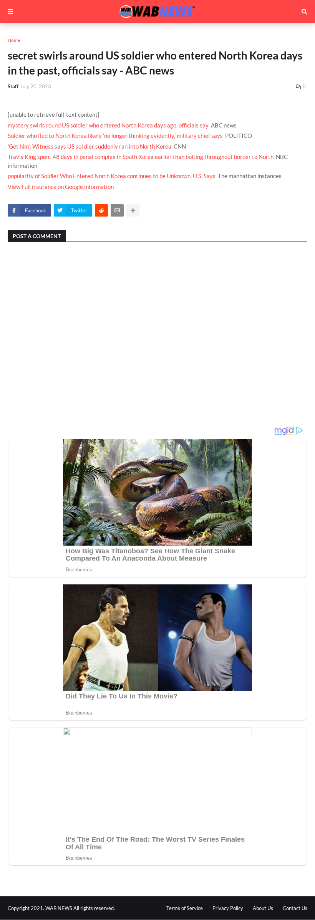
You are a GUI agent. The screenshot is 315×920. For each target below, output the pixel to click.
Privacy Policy (227, 908)
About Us (263, 908)
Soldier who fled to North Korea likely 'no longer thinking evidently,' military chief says (115, 135)
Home (14, 40)
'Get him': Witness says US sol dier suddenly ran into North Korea (89, 146)
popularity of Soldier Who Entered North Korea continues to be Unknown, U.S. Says (112, 175)
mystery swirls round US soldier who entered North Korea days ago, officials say (108, 125)
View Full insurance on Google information (61, 186)
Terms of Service (184, 908)
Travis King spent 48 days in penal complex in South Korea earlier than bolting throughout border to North (141, 156)
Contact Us (295, 908)
